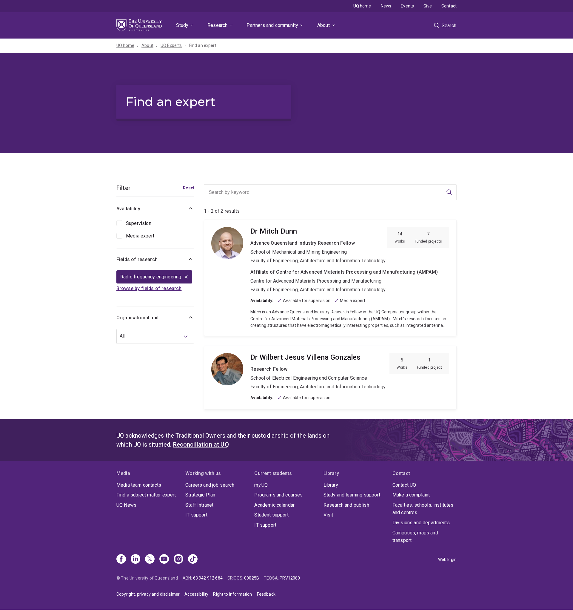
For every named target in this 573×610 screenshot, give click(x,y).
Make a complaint (411, 495)
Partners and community (272, 25)
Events (407, 6)
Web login (447, 559)
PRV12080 (290, 578)
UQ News (126, 505)
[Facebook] (121, 559)
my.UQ (261, 485)
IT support (196, 515)
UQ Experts (171, 45)
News (386, 6)
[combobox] (155, 336)
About (323, 25)
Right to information (232, 594)
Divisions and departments (421, 522)
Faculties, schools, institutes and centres (423, 509)
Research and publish (346, 505)
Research (217, 25)
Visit (328, 515)
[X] (150, 559)
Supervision (138, 223)
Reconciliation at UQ (201, 444)
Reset (188, 188)
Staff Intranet (199, 505)
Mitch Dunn (330, 278)
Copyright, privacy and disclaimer (148, 594)
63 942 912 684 (208, 578)
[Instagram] (178, 559)
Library (331, 485)
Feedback (266, 594)
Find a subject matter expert (146, 495)
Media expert (140, 236)
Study (182, 25)
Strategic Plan (200, 495)
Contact (449, 6)
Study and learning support (352, 495)
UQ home (362, 6)
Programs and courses (278, 495)
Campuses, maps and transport (415, 536)
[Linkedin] (135, 559)
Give (427, 6)
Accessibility (196, 594)
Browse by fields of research (148, 288)
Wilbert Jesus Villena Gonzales (330, 377)
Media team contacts (138, 485)
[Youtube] (164, 559)
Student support (271, 515)
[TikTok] (193, 559)
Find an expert (202, 45)
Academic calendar (274, 505)
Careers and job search (209, 485)
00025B (251, 578)
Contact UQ (404, 485)
